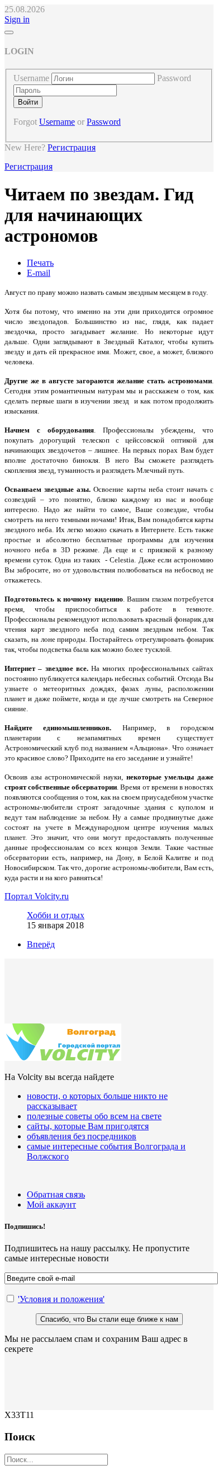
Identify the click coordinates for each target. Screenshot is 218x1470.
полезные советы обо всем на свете (94, 1116)
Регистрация (72, 147)
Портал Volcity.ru (36, 896)
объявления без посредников (81, 1136)
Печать (40, 262)
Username (31, 78)
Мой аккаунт (51, 1204)
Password (174, 78)
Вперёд (41, 944)
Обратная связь (56, 1194)
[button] (17, 19)
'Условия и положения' (61, 1299)
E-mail (38, 273)
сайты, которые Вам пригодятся (88, 1126)
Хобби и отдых (55, 915)
